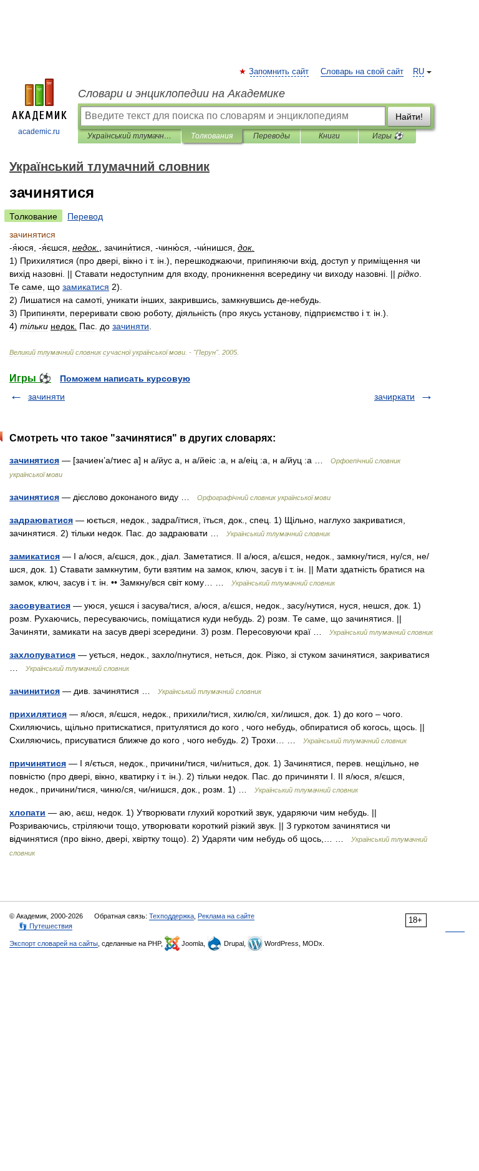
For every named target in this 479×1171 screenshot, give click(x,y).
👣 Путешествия (45, 926)
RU (418, 71)
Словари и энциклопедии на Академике (181, 93)
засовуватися (39, 605)
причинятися (37, 763)
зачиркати (394, 397)
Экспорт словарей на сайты (53, 943)
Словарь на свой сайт (362, 71)
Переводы (271, 136)
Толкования (212, 136)
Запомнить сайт (279, 71)
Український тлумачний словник (129, 136)
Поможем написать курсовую (125, 378)
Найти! (409, 117)
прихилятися (38, 714)
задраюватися (41, 520)
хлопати (27, 812)
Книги (329, 136)
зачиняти (46, 397)
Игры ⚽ (387, 136)
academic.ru (39, 131)
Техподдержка (171, 916)
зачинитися (34, 691)
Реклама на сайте (226, 916)
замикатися (34, 556)
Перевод (85, 216)
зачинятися (34, 460)
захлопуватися (42, 655)
